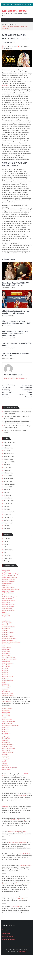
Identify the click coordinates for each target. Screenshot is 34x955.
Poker (6, 547)
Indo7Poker (6, 602)
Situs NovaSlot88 (7, 663)
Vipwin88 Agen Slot (8, 579)
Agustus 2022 (8, 487)
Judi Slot (6, 544)
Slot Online (8, 48)
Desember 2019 (9, 520)
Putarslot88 (6, 712)
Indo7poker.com (7, 936)
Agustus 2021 (8, 503)
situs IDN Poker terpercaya (17, 831)
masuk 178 (5, 684)
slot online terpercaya (9, 767)
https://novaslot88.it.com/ (10, 725)
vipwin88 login (7, 746)
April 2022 (7, 495)
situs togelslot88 (7, 752)
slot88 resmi (6, 769)
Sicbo (4, 595)
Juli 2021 (7, 506)
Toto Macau (6, 661)
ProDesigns (22, 951)
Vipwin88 (5, 625)
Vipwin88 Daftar (7, 676)
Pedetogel (5, 678)
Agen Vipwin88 (7, 583)
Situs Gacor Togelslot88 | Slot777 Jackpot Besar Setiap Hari (15, 284)
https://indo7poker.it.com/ (10, 589)
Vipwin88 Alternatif (8, 748)
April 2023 (7, 467)
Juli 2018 (7, 526)
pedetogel (5, 727)
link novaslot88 (7, 708)
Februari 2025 (8, 448)
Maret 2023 (7, 470)
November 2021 (9, 501)
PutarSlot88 (6, 644)
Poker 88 (5, 674)
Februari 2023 (8, 473)
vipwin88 (5, 85)
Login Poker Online (8, 600)
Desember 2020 (9, 512)
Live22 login (22, 795)
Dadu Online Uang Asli (9, 597)
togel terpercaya (7, 744)
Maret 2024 (7, 451)
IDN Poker (5, 585)
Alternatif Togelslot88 (9, 578)
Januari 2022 (8, 498)
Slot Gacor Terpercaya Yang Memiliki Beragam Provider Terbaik (16, 322)
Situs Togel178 (7, 623)
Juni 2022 (7, 492)
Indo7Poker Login (8, 606)
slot (5, 552)
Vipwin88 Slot (6, 750)
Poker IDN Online (8, 591)
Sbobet (4, 763)
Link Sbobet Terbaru (14, 10)
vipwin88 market (8, 632)
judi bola (6, 541)
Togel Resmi (6, 621)
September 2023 (9, 462)
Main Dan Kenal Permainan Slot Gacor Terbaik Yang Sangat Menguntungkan (15, 333)
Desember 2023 (9, 453)
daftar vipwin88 (7, 640)
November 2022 (9, 478)
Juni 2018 (7, 528)
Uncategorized (9, 561)
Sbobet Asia (6, 933)
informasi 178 (6, 686)
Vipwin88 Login (7, 693)
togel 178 (5, 669)
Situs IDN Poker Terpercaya (16, 820)
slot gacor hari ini (8, 695)
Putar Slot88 (6, 653)
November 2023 (9, 456)
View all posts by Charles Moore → (15, 378)
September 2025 (9, 442)
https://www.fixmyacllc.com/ (11, 642)
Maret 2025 (7, 445)
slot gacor (5, 760)
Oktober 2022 (8, 481)
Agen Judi (7, 538)
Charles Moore (24, 46)
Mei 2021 (7, 509)
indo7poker (6, 930)
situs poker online (8, 587)
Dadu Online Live (8, 593)
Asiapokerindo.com (8, 939)
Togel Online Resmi (8, 657)
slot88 (4, 718)
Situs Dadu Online (25, 854)
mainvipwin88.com (8, 627)
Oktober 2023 (8, 459)
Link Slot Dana (7, 720)
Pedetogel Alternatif (9, 659)
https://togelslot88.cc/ (9, 638)
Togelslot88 (6, 570)
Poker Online (8, 550)
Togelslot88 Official (8, 576)
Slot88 (4, 682)
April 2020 (7, 514)
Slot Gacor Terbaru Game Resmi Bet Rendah (17, 344)
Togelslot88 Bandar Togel (10, 574)
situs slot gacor (7, 758)
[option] (21, 5)
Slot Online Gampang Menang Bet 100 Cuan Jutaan (16, 354)
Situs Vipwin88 (7, 723)
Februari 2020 (8, 517)
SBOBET (4, 735)
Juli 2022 (7, 489)
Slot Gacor (5, 614)
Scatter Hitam (6, 648)
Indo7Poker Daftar (8, 604)
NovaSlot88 (6, 665)
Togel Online (8, 558)
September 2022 (9, 484)
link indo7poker (7, 680)
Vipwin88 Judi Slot (8, 581)
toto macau (5, 710)
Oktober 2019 (8, 523)
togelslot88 (6, 628)
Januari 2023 (8, 476)
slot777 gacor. (6, 701)
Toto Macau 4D (7, 608)
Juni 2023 (7, 464)
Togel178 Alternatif (8, 721)
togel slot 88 (6, 733)
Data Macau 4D (7, 599)
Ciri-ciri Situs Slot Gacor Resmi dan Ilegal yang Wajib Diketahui (16, 312)
